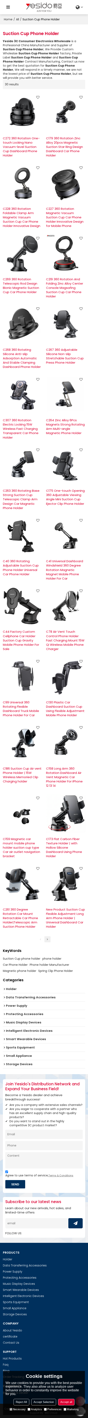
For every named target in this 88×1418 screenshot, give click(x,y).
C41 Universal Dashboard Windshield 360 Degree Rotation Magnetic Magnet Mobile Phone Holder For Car (64, 569)
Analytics (36, 1409)
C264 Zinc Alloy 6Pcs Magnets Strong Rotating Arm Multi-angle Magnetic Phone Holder (65, 426)
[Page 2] (47, 939)
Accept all (66, 1402)
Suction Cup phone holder (21, 959)
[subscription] (75, 1223)
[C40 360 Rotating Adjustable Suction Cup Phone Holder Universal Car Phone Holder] (22, 535)
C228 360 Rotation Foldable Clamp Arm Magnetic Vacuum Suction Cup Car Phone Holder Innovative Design (21, 217)
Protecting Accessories (19, 1278)
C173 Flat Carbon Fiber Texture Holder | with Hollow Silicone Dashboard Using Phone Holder (64, 847)
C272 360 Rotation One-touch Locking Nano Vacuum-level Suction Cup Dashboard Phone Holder (21, 146)
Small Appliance (14, 1308)
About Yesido (12, 1330)
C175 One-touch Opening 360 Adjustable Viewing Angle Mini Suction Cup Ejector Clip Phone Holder (65, 497)
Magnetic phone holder (19, 971)
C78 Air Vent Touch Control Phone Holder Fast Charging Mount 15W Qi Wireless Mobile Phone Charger (65, 640)
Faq (5, 1365)
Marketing (73, 1409)
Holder (7, 1259)
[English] (80, 7)
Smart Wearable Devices (21, 1290)
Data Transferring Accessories (25, 1265)
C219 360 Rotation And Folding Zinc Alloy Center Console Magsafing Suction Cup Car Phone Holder (64, 287)
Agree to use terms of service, (39, 1175)
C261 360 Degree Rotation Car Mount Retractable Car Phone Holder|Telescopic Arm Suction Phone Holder (20, 918)
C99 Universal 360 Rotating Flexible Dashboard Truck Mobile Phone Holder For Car (21, 708)
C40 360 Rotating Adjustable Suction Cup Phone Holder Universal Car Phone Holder (21, 567)
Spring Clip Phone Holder (55, 971)
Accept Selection (44, 1402)
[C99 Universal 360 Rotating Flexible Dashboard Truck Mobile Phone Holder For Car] (22, 676)
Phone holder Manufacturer (49, 965)
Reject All (21, 1402)
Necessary (19, 1409)
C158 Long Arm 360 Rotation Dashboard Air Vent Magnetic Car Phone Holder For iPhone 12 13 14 (64, 777)
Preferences (54, 1409)
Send (15, 1184)
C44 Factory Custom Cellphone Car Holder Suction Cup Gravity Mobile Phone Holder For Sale (21, 640)
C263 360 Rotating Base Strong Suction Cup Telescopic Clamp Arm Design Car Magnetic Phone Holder (21, 499)
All (17, 19)
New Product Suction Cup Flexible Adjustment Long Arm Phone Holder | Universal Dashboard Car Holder (65, 918)
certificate (10, 1336)
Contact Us (11, 1343)
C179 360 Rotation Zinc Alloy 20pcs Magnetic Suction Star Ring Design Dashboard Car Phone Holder (64, 146)
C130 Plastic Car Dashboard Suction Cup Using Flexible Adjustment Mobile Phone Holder (65, 708)
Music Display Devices (19, 1284)
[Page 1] (40, 939)
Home (8, 19)
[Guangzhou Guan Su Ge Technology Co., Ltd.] (43, 7)
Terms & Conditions (61, 1175)
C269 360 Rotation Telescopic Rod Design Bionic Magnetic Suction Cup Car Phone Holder (21, 285)
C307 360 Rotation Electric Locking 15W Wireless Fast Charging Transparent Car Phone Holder (20, 428)
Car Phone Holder (15, 965)
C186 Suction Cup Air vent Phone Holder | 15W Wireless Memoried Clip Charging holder (22, 774)
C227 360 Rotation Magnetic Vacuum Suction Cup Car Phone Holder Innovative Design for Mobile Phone (64, 217)
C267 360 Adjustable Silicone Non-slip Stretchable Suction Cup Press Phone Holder (65, 356)
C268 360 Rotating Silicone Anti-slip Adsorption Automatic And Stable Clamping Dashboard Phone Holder (22, 358)
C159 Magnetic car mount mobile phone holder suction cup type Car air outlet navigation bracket (21, 847)
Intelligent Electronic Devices (23, 1296)
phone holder (51, 959)
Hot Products (12, 1358)
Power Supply (12, 1271)
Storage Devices (15, 1314)
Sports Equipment (16, 1302)
